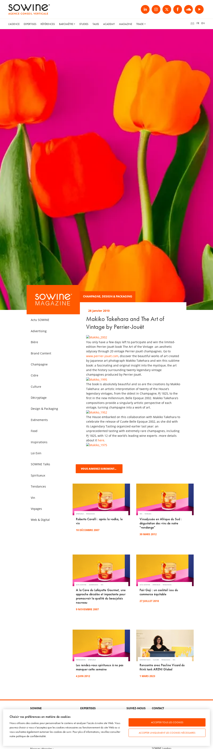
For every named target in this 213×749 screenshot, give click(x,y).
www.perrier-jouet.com (102, 356)
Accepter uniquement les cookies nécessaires (167, 732)
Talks (96, 24)
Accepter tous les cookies (167, 722)
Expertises (30, 24)
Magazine (125, 24)
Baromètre (66, 24)
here (101, 440)
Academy (109, 24)
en (203, 23)
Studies (83, 24)
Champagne (91, 296)
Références (48, 24)
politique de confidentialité (31, 736)
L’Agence (14, 24)
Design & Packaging (117, 296)
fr (198, 23)
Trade (140, 24)
